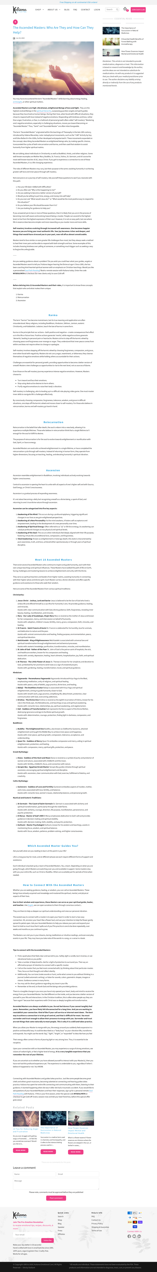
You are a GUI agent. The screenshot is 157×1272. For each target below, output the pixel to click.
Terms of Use (96, 1230)
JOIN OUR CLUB (138, 9)
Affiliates (61, 1234)
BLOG (67, 10)
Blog (59, 1223)
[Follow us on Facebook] (129, 1236)
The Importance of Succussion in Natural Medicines (51, 1130)
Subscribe (47, 1240)
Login (97, 10)
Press (60, 1230)
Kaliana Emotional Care (43, 1264)
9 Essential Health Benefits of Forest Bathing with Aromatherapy (132, 41)
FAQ (75, 10)
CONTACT (85, 10)
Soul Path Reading (32, 270)
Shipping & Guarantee (100, 1227)
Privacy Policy (97, 1223)
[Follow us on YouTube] (134, 1236)
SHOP (38, 10)
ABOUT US (53, 10)
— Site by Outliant (28, 1267)
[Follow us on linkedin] (139, 1236)
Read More (21, 1150)
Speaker (61, 1227)
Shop (60, 1220)
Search (60, 1216)
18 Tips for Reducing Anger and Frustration (26, 1130)
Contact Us (95, 1220)
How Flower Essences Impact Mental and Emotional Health (78, 1130)
